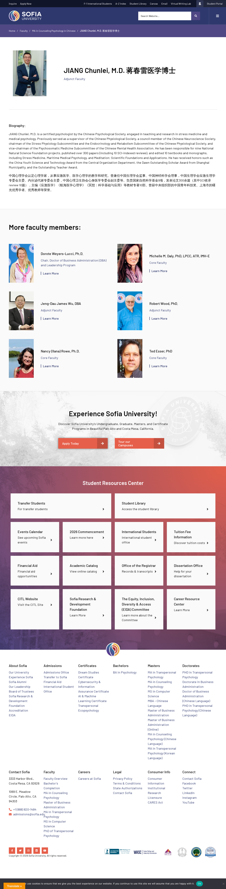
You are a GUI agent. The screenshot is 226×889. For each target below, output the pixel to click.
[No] (222, 883)
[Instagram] (28, 850)
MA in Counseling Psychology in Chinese (53, 30)
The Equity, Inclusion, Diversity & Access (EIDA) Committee (138, 604)
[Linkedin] (36, 850)
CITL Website (28, 599)
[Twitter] (20, 850)
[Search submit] (195, 16)
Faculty (24, 30)
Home (12, 30)
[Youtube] (45, 850)
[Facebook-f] (12, 850)
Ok (199, 883)
